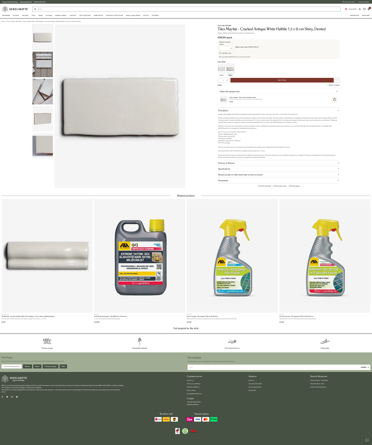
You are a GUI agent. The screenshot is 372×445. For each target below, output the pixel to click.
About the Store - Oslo (317, 383)
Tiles (8, 21)
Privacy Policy (191, 390)
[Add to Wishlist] (337, 80)
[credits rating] (194, 431)
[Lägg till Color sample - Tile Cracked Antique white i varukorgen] (335, 99)
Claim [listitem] (63, 366)
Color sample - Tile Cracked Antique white (242, 97)
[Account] (360, 9)
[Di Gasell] (177, 431)
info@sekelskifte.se (26, 2)
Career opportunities (254, 387)
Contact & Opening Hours (10, 2)
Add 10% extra (226, 53)
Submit (364, 367)
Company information (255, 383)
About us (251, 380)
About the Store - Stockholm (319, 380)
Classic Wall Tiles (16, 21)
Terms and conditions (193, 383)
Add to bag (282, 80)
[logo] (15, 9)
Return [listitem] (37, 366)
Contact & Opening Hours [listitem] (11, 366)
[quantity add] (227, 80)
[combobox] (188, 9)
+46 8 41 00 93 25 (39, 2)
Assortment (252, 390)
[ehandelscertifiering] (185, 431)
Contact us (190, 380)
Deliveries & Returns (193, 387)
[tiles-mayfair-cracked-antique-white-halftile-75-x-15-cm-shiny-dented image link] (119, 106)
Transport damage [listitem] (50, 366)
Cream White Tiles (28, 21)
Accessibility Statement (194, 393)
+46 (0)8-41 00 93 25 (194, 402)
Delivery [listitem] (27, 366)
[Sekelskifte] (63, 379)
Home (3, 21)
